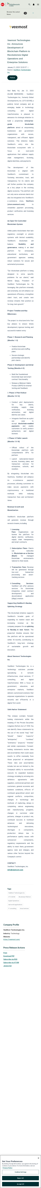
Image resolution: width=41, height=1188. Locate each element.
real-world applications (15, 904)
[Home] (10, 4)
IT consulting (12, 908)
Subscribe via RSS (10, 959)
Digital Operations (13, 901)
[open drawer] (38, 4)
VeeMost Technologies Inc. (16, 893)
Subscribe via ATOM (11, 963)
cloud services (24, 908)
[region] (20, 1171)
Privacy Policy (7, 1168)
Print (5, 953)
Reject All (20, 1178)
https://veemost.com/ (11, 939)
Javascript (7, 966)
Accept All (20, 1184)
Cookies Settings (20, 1172)
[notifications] (34, 4)
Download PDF (9, 956)
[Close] (38, 1158)
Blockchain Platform (25, 897)
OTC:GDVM (11, 897)
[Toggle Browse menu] (33, 13)
